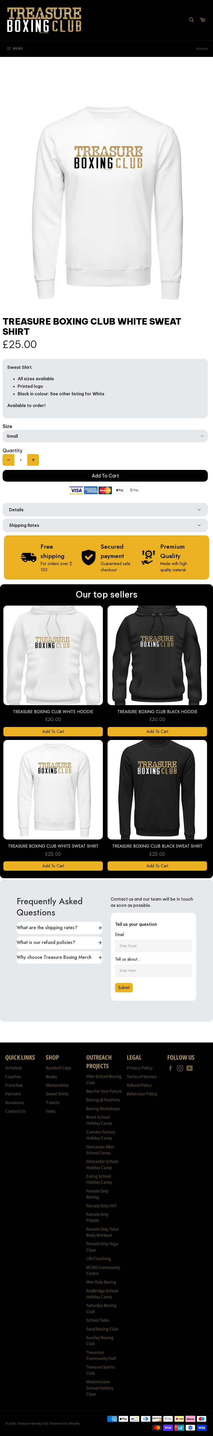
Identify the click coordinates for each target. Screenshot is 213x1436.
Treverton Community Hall (101, 1355)
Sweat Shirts (57, 1094)
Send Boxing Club (102, 1329)
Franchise (14, 1085)
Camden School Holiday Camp (100, 1135)
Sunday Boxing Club (100, 1341)
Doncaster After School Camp (100, 1150)
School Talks (97, 1320)
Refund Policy (139, 1085)
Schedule (13, 1068)
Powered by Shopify (65, 1423)
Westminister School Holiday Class (100, 1388)
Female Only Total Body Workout (102, 1232)
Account (202, 48)
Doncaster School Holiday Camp (102, 1164)
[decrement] (8, 460)
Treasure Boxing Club (33, 1423)
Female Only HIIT (101, 1206)
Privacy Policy (139, 1068)
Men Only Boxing (101, 1282)
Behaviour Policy (142, 1094)
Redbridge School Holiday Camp (102, 1294)
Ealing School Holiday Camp (99, 1179)
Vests (50, 1111)
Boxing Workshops (103, 1109)
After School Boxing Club (104, 1079)
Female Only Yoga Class (102, 1247)
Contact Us (15, 1111)
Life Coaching (98, 1259)
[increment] (33, 460)
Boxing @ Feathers (103, 1100)
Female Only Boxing (97, 1194)
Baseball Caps (58, 1068)
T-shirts (52, 1103)
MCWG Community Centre (103, 1270)
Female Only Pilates (97, 1217)
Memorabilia (57, 1085)
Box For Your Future (104, 1091)
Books (51, 1077)
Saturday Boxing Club (101, 1308)
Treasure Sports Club (100, 1370)
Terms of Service (141, 1077)
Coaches (13, 1077)
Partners (13, 1094)
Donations (14, 1103)
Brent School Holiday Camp (99, 1120)
